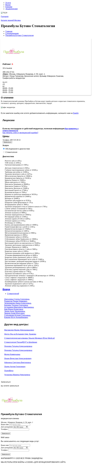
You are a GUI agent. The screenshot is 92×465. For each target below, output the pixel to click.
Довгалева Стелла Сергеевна (16, 299)
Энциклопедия (11, 9)
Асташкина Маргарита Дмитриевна (19, 307)
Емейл (76, 113)
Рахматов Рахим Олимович (15, 301)
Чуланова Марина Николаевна (17, 375)
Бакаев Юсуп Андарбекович (16, 317)
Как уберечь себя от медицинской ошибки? (20, 133)
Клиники (8, 7)
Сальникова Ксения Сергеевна (17, 315)
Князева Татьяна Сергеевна (16, 305)
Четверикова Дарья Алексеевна (17, 303)
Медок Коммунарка (12, 354)
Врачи (8, 5)
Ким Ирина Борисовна (13, 309)
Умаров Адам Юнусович (14, 313)
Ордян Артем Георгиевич (14, 367)
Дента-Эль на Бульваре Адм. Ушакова (20, 334)
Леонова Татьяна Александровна (18, 346)
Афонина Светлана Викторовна (17, 362)
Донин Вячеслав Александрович (17, 358)
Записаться (7, 142)
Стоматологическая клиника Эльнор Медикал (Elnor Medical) (29, 338)
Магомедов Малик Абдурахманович (19, 330)
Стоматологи (13, 294)
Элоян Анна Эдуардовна (14, 311)
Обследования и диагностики (17, 149)
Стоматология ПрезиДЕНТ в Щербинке (20, 342)
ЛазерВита (8, 371)
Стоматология (11, 152)
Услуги (8, 3)
